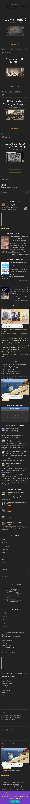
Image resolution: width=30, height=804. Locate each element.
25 (3, 419)
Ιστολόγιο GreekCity (14, 717)
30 (22, 419)
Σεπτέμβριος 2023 (15, 408)
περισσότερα (15, 44)
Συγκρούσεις (18, 49)
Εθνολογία (4, 49)
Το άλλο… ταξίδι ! (15, 19)
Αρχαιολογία (4, 572)
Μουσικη (10, 91)
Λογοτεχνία (4, 562)
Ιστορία (11, 49)
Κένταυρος (12, 719)
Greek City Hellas (15, 4)
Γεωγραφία (4, 569)
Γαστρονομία (4, 576)
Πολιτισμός (17, 91)
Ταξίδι (25, 49)
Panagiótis (7, 52)
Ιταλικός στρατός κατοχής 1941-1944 (15, 144)
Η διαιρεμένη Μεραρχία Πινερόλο (15, 102)
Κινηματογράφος (5, 546)
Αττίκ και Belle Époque (15, 60)
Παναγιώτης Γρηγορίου (15, 715)
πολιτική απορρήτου (15, 798)
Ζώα (2, 559)
